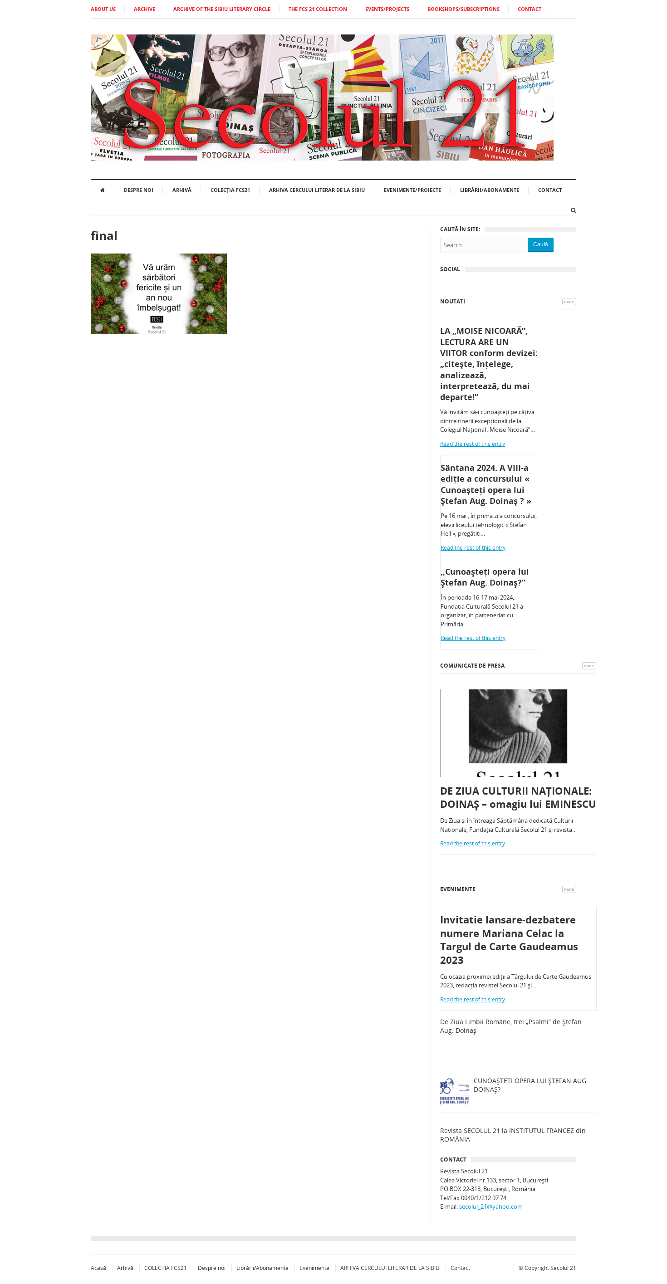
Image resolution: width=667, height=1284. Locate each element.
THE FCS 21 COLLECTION (318, 8)
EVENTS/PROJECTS (387, 8)
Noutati (452, 301)
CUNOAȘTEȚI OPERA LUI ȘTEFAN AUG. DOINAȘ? (531, 1085)
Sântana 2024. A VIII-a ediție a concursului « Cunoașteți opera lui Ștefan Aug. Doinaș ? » (486, 484)
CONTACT (529, 8)
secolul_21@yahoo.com (491, 1206)
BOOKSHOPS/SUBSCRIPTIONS (463, 8)
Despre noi (138, 189)
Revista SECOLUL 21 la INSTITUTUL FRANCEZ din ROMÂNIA (513, 1135)
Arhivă (181, 189)
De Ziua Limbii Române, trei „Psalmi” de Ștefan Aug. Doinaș (511, 1026)
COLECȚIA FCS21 (230, 189)
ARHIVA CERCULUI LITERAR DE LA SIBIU (317, 189)
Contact (550, 189)
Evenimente (458, 889)
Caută (540, 244)
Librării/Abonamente (489, 189)
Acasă (98, 1268)
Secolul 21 (563, 1268)
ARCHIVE (144, 8)
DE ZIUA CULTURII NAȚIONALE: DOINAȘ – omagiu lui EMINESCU (518, 797)
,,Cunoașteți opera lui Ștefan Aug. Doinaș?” (485, 577)
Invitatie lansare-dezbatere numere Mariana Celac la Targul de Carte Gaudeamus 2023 (509, 940)
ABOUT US (103, 8)
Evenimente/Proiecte (412, 189)
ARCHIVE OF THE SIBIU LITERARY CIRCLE (221, 8)
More (569, 301)
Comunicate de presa (472, 665)
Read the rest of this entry (472, 444)
